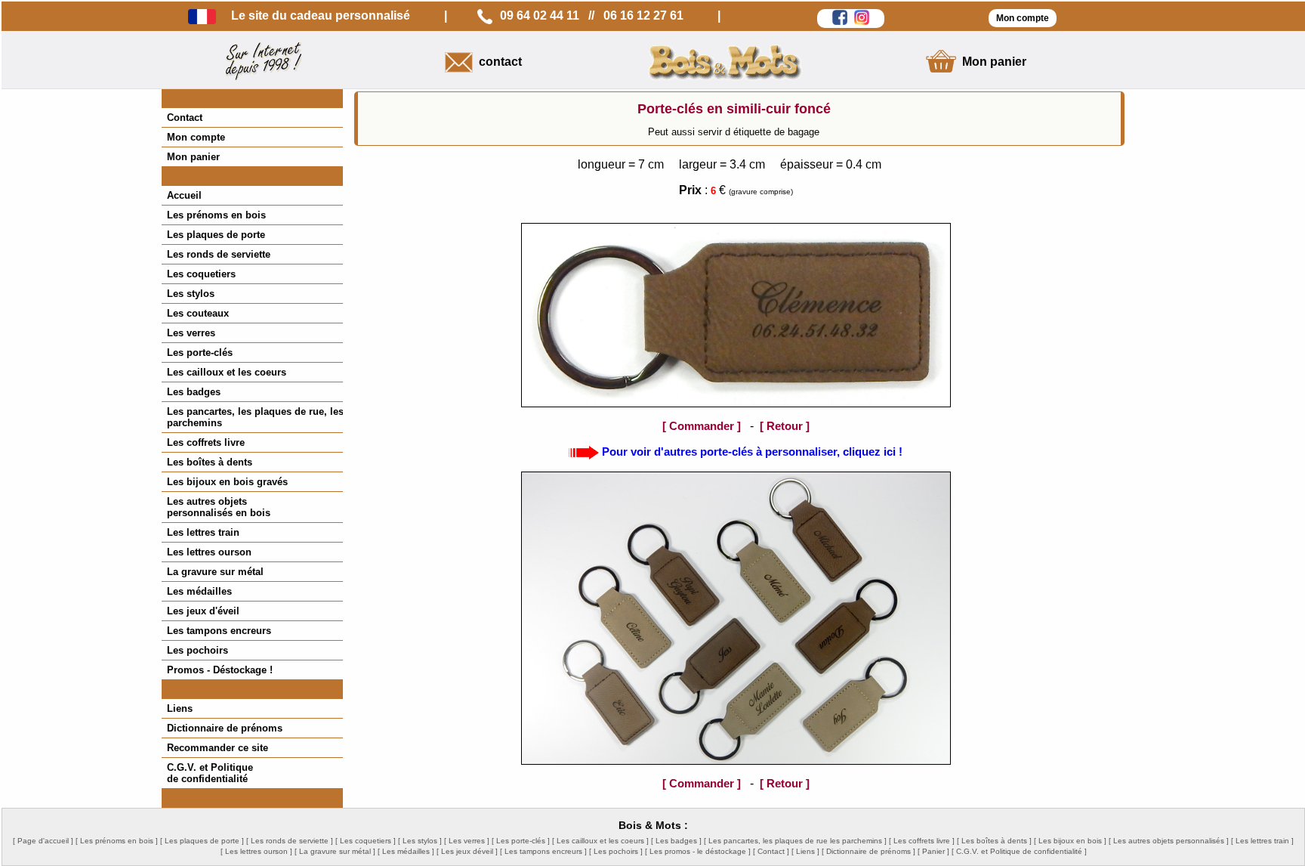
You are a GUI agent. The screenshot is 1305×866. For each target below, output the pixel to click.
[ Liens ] (805, 851)
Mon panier (193, 156)
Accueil (184, 195)
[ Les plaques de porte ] (202, 841)
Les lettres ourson (209, 552)
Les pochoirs (197, 650)
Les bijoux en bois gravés (227, 481)
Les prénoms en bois (216, 215)
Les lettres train (203, 532)
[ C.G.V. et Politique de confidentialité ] (1019, 851)
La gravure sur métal (215, 571)
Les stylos (190, 293)
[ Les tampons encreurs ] (543, 851)
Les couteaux (198, 313)
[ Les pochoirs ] (616, 851)
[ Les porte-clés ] (521, 841)
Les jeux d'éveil (203, 611)
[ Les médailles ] (406, 851)
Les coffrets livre (206, 442)
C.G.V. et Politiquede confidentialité (210, 773)
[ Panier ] (933, 851)
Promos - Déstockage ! (220, 670)
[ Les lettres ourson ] (256, 851)
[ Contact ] (771, 851)
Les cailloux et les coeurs (226, 372)
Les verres (191, 333)
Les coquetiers (201, 274)
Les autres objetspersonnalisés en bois (218, 507)
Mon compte (196, 137)
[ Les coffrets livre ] (922, 841)
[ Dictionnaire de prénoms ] (868, 851)
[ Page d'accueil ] (43, 841)
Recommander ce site (217, 747)
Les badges (194, 391)
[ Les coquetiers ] (365, 841)
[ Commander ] (701, 425)
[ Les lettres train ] (1262, 841)
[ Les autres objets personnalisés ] (1169, 841)
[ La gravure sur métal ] (335, 851)
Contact (184, 117)
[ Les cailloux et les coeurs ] (600, 841)
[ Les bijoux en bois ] (1070, 841)
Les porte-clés (200, 352)
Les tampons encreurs (219, 630)
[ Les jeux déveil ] (467, 851)
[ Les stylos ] (420, 841)
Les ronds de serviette (218, 254)
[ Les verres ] (466, 841)
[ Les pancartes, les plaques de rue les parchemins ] (795, 841)
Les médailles (199, 591)
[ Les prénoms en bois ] (117, 841)
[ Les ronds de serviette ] (289, 841)
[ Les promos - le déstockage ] (698, 851)
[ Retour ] (785, 425)
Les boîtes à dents (209, 462)
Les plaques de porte (216, 234)
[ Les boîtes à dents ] (994, 841)
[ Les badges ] (676, 841)
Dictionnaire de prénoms (224, 728)
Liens (180, 708)
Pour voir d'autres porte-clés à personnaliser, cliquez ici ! (752, 451)
